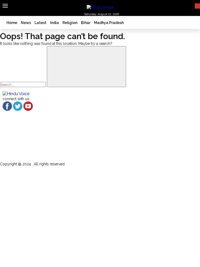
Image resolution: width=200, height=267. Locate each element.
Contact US (27, 150)
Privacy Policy (30, 157)
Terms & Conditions (35, 143)
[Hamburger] (5, 6)
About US (25, 130)
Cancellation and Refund (42, 136)
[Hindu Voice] (100, 7)
